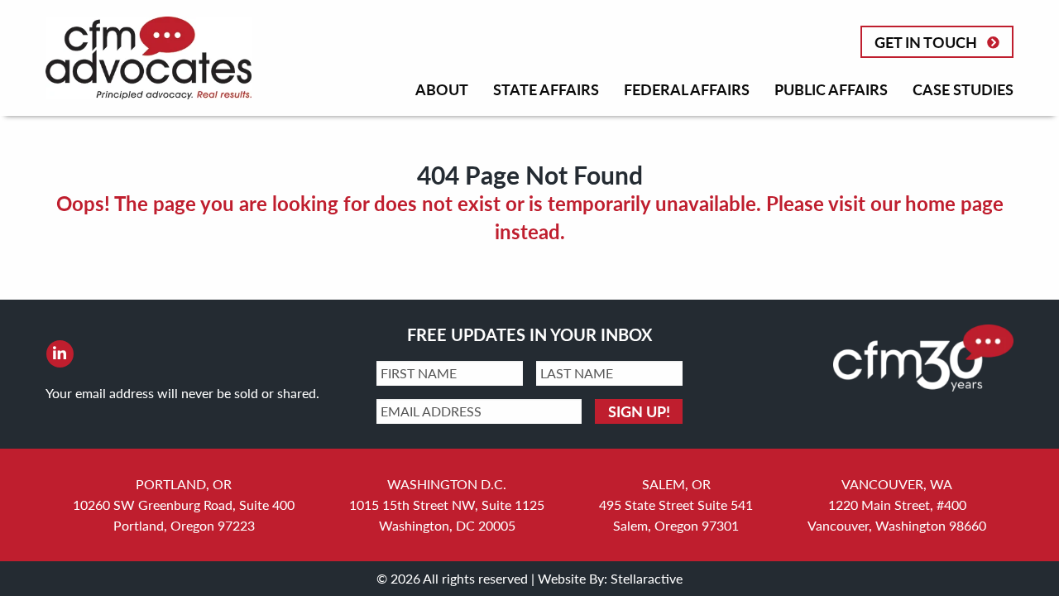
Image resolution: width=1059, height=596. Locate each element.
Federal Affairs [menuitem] (687, 89)
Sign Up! (639, 411)
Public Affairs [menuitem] (831, 89)
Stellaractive (647, 578)
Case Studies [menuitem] (963, 89)
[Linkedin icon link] (60, 353)
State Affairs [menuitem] (546, 89)
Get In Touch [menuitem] (926, 41)
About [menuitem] (441, 89)
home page (954, 203)
